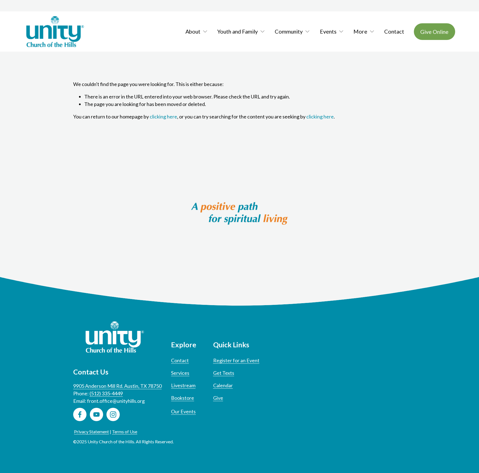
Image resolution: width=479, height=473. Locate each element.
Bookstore (182, 398)
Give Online (434, 31)
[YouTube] (96, 414)
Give (218, 398)
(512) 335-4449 (106, 393)
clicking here (163, 116)
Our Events (183, 411)
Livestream (183, 385)
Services (180, 373)
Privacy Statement (91, 431)
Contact (394, 31)
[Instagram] (113, 414)
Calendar (223, 385)
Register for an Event (236, 360)
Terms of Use (124, 431)
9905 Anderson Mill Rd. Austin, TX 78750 (117, 386)
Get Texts (223, 373)
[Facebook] (79, 414)
